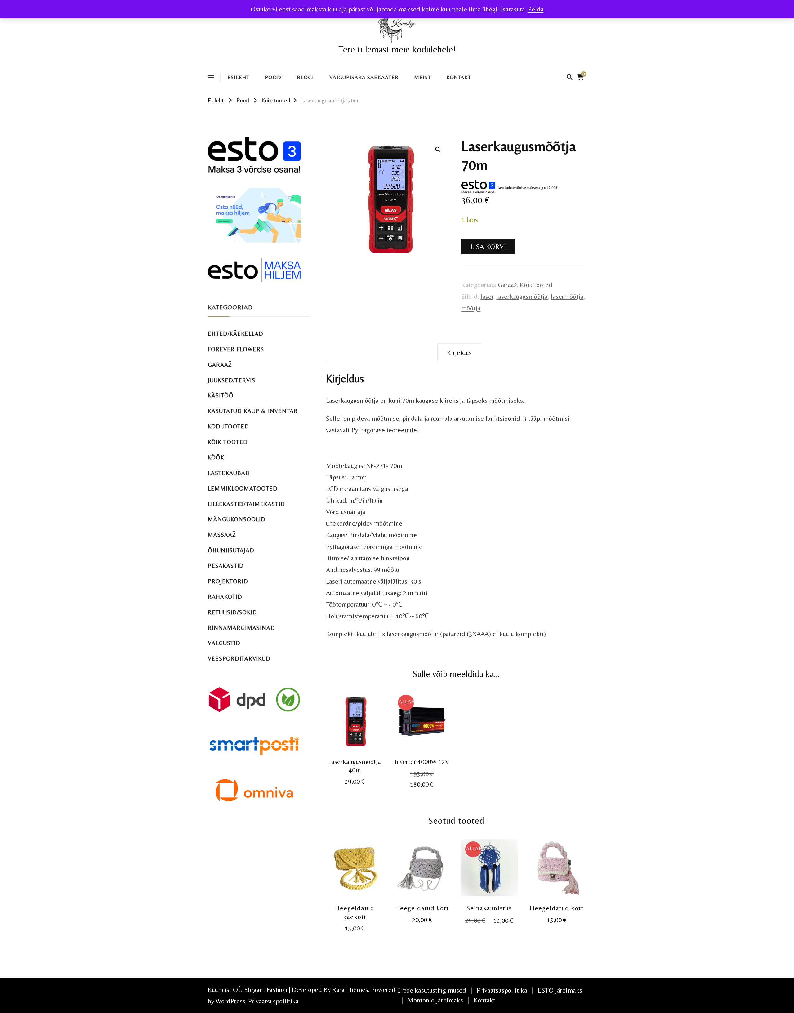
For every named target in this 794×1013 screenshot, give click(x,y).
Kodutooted (228, 426)
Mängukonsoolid (236, 519)
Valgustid (224, 643)
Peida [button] (536, 9)
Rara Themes (350, 989)
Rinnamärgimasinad (241, 628)
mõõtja (470, 308)
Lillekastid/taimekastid (246, 504)
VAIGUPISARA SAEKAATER (364, 77)
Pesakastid (226, 566)
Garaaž (507, 285)
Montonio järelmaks (435, 1000)
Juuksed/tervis (231, 380)
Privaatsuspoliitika (273, 1001)
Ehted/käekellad (235, 333)
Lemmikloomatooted (243, 488)
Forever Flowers (236, 349)
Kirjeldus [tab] (459, 352)
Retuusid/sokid (232, 612)
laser (486, 296)
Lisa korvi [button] (355, 726)
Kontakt (458, 77)
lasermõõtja (567, 296)
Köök (216, 457)
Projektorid (228, 581)
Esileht (238, 77)
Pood (273, 77)
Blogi (305, 77)
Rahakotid (225, 597)
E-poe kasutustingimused (431, 990)
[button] (438, 149)
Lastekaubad (229, 473)
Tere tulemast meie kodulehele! (397, 49)
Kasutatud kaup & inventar (253, 411)
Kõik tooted (536, 285)
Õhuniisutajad (231, 550)
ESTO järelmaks (560, 990)
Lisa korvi (488, 246)
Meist (422, 77)
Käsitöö (221, 395)
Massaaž (222, 534)
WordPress (230, 1001)
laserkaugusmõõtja (522, 296)
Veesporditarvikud (239, 658)
